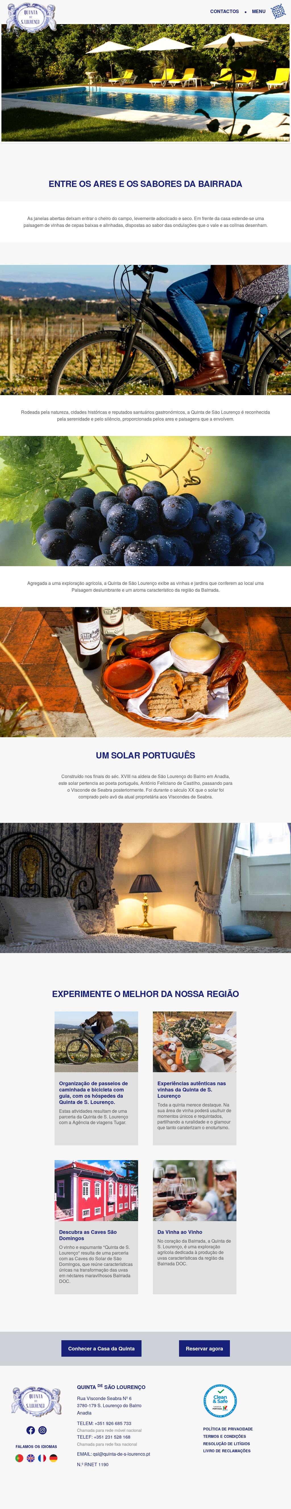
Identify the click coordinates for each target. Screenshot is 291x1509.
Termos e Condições (224, 1436)
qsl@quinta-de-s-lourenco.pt (121, 1454)
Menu (259, 11)
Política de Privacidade (228, 1429)
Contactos (224, 11)
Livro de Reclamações (227, 1450)
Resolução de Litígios (226, 1443)
